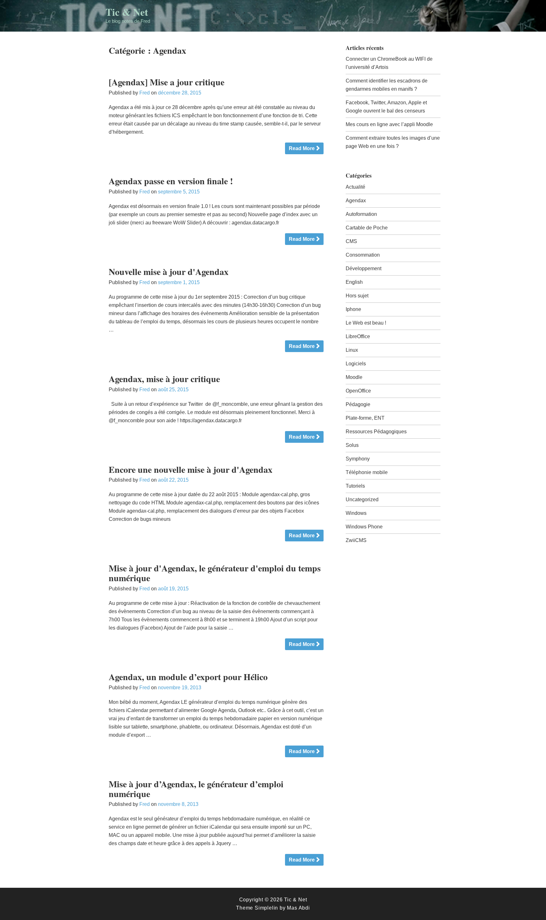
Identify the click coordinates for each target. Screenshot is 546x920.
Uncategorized (362, 499)
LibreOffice (358, 336)
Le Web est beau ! (366, 323)
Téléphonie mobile (367, 472)
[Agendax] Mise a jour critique (166, 82)
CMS (351, 241)
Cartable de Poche (367, 227)
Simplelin (266, 908)
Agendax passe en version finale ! (171, 180)
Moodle (354, 377)
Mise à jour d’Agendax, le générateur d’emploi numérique (196, 788)
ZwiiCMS (356, 540)
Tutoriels (355, 486)
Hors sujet (357, 295)
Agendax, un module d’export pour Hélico (188, 676)
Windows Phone (364, 526)
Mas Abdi (298, 908)
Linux (352, 350)
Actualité (355, 187)
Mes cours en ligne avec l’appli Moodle (389, 124)
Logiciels (356, 363)
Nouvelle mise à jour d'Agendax (168, 271)
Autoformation (361, 214)
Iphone (353, 309)
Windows (356, 513)
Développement (363, 268)
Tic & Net (127, 11)
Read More (302, 148)
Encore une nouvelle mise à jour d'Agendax (190, 469)
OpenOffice (358, 390)
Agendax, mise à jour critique (164, 378)
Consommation (363, 255)
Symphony (358, 458)
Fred (144, 92)
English (354, 282)
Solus (352, 445)
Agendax (356, 200)
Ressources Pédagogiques (376, 431)
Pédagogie (358, 404)
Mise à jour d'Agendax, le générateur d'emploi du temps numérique (215, 573)
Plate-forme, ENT (365, 418)
